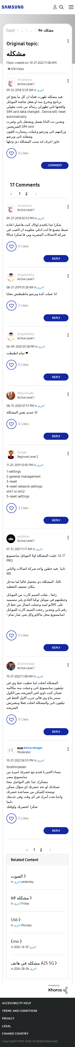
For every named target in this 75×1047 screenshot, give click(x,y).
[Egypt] (12, 7)
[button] (61, 81)
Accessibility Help (16, 1003)
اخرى (40, 90)
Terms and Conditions (20, 1011)
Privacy (8, 1018)
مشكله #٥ (20, 897)
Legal (6, 1026)
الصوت (17, 876)
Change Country (15, 1033)
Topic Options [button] (61, 41)
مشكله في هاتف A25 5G (32, 963)
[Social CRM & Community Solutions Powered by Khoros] (58, 989)
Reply (56, 258)
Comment (55, 165)
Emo (15, 941)
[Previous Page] (13, 193)
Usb (14, 919)
